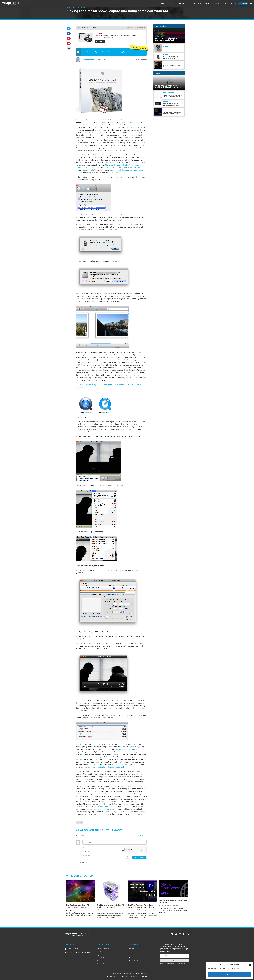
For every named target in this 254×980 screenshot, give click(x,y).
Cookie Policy (135, 976)
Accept (229, 974)
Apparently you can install (105, 807)
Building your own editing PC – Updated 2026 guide (111, 906)
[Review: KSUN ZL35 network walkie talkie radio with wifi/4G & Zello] (158, 56)
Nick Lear (108, 910)
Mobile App (101, 952)
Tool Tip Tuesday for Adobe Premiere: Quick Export (172, 113)
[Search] (251, 3)
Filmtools (131, 949)
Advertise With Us (103, 949)
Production (180, 3)
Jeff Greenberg (141, 910)
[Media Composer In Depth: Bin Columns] (173, 888)
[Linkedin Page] (184, 934)
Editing (79, 822)
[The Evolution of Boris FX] (80, 891)
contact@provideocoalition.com (78, 952)
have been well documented (120, 170)
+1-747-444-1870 (72, 949)
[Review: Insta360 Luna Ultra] (158, 47)
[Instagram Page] (180, 934)
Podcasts (207, 3)
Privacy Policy (171, 965)
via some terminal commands (128, 749)
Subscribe (243, 4)
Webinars (100, 961)
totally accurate (133, 127)
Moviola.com (132, 958)
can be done (91, 140)
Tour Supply (132, 955)
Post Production (194, 3)
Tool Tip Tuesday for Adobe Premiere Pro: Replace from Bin (141, 907)
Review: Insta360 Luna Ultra (172, 49)
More (232, 3)
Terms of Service (112, 976)
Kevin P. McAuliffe (80, 908)
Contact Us (100, 964)
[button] (250, 965)
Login (144, 835)
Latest (163, 3)
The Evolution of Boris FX (77, 905)
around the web (139, 170)
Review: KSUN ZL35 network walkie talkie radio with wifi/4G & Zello (172, 58)
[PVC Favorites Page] (183, 26)
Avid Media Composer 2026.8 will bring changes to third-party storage (172, 96)
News (170, 3)
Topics (99, 955)
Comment (142, 60)
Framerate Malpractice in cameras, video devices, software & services (171, 105)
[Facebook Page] (172, 934)
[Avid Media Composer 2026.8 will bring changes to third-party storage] (158, 94)
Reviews (216, 3)
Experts (225, 3)
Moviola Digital (133, 961)
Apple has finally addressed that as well (108, 767)
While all (89, 170)
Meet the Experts (102, 958)
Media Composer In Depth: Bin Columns (173, 901)
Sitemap (144, 976)
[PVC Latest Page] (183, 73)
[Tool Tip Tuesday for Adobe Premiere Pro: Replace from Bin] (142, 891)
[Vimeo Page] (188, 934)
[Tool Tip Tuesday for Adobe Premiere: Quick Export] (158, 111)
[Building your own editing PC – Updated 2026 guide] (111, 891)
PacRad (131, 952)
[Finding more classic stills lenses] (158, 64)
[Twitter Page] (176, 934)
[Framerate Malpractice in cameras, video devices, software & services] (158, 103)
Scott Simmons (88, 60)
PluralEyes (111, 357)
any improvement (136, 168)
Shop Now (99, 41)
